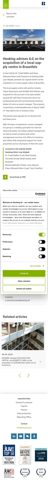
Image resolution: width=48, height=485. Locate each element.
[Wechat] (27, 436)
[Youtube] (20, 436)
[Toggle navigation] (6, 4)
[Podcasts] (34, 436)
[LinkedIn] (14, 436)
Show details (35, 266)
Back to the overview (11, 15)
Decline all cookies (24, 289)
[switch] (42, 242)
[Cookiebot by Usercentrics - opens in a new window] (35, 194)
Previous (20, 375)
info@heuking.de (24, 428)
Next (28, 375)
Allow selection (24, 281)
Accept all (24, 273)
